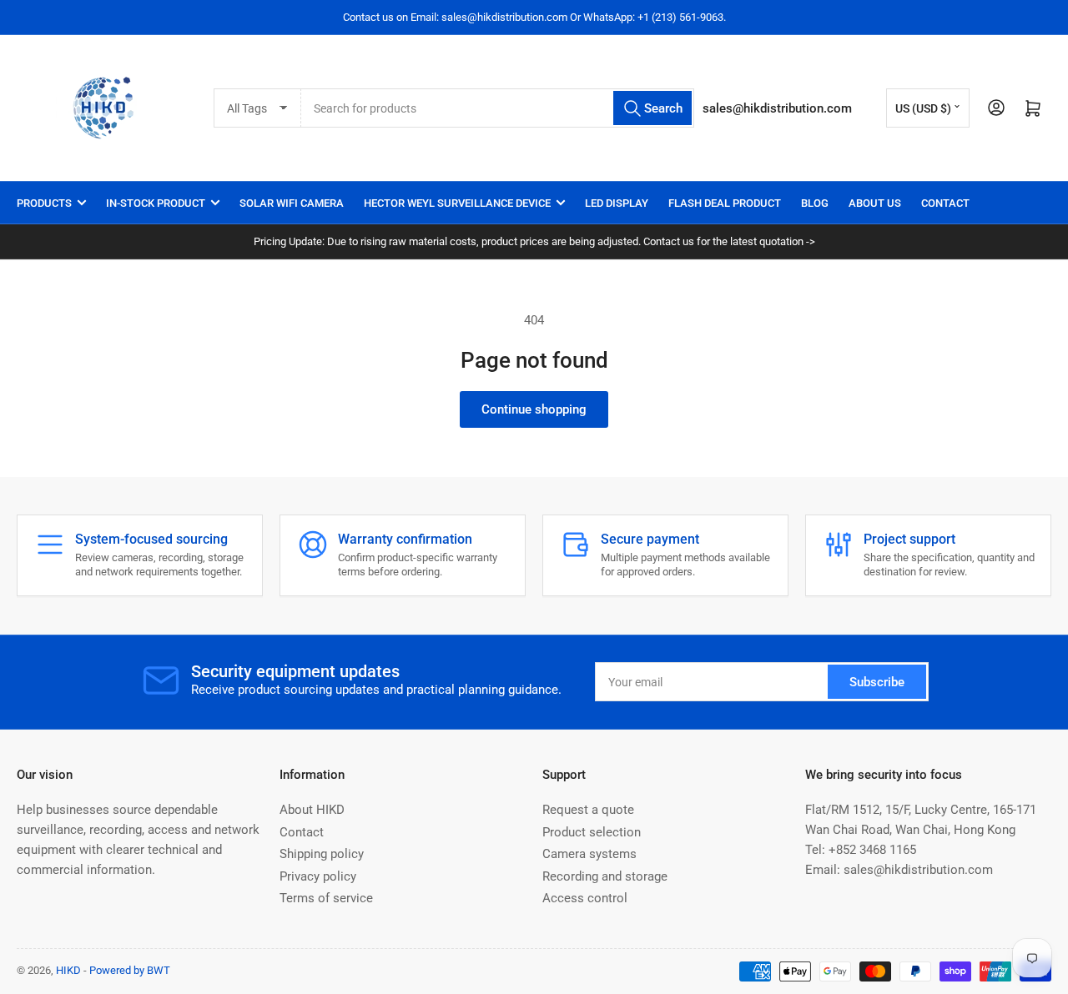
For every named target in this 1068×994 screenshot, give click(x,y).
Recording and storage (605, 876)
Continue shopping (534, 409)
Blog (815, 203)
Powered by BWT (129, 970)
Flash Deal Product (724, 203)
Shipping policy (322, 853)
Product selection (591, 832)
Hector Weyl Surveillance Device (457, 203)
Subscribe (876, 682)
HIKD (68, 970)
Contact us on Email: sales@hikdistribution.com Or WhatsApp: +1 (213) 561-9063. (534, 17)
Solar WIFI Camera (291, 203)
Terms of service (326, 898)
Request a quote (588, 809)
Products (44, 203)
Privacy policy (318, 876)
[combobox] (498, 108)
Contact (945, 203)
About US (875, 203)
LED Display (616, 203)
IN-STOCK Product (155, 203)
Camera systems (589, 853)
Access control (584, 898)
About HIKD (312, 809)
